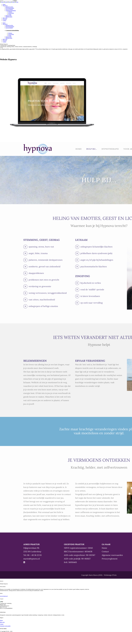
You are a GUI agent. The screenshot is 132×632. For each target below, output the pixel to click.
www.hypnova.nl (4, 596)
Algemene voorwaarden (5, 626)
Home (1, 620)
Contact (1, 624)
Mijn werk (2, 622)
